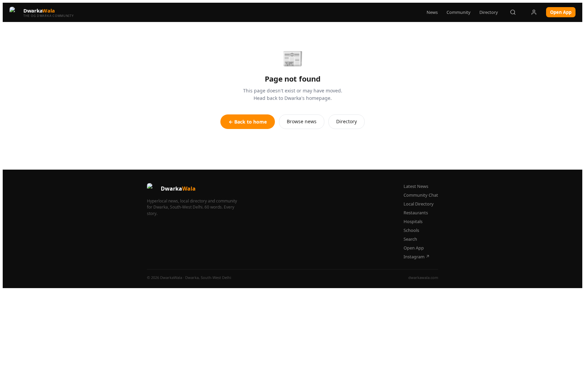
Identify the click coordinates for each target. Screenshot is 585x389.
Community (459, 12)
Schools (411, 230)
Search (410, 239)
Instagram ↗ (417, 257)
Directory (488, 12)
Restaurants (416, 213)
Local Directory (419, 204)
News (432, 12)
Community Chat (421, 195)
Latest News (416, 186)
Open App (560, 12)
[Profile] (534, 12)
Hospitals (413, 221)
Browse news (302, 121)
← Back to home (248, 121)
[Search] (513, 12)
